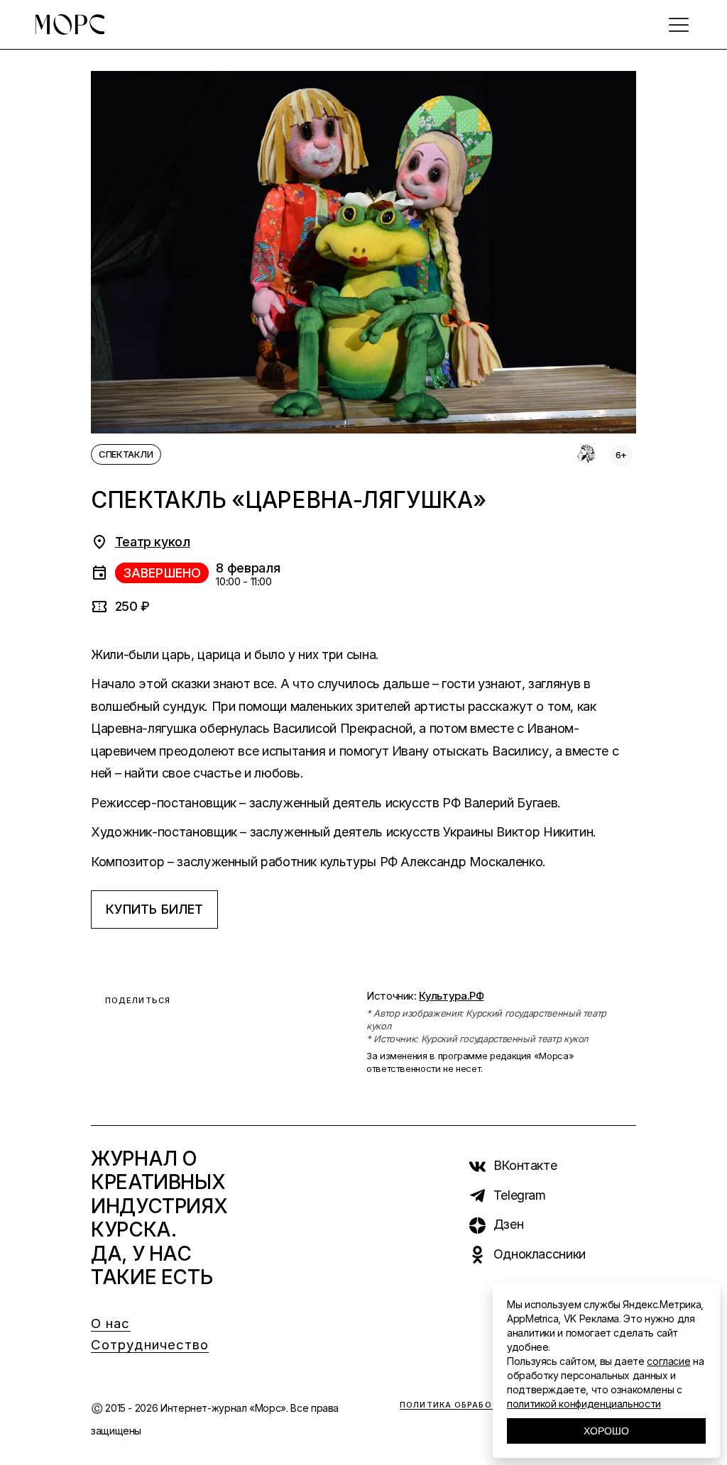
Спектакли (126, 454)
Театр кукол (152, 541)
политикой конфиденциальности (584, 1404)
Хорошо (606, 1431)
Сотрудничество (150, 1345)
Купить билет (154, 909)
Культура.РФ (451, 995)
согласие (668, 1361)
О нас (111, 1323)
